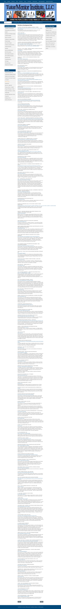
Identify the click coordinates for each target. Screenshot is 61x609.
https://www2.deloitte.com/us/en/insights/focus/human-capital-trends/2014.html (28, 236)
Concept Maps (6, 4)
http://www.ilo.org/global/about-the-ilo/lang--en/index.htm (25, 304)
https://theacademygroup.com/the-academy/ (24, 506)
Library (25, 1)
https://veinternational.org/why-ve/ (22, 551)
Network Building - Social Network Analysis (50, 47)
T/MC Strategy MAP (42, 1)
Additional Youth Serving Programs (10, 76)
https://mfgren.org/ (20, 383)
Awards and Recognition (8, 99)
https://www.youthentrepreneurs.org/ (23, 589)
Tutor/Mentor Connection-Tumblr (50, 35)
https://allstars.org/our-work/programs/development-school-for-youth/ (27, 515)
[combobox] (8, 22)
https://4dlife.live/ (20, 50)
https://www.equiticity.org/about (22, 213)
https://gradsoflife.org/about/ (21, 253)
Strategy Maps (7, 92)
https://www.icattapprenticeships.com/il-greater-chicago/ (25, 280)
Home (5, 1)
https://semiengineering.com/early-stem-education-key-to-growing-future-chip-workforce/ (29, 165)
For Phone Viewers (13, 4)
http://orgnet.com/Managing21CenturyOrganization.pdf (25, 366)
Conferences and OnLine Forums (9, 44)
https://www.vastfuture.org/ (21, 559)
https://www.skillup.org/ (20, 486)
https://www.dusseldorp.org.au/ (22, 157)
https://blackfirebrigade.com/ (21, 66)
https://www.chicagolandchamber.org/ (23, 125)
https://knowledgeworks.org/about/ (22, 352)
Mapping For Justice (48, 30)
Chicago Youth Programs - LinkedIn (10, 90)
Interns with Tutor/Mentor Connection (51, 41)
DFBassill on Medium (49, 39)
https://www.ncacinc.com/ (21, 402)
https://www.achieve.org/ (21, 259)
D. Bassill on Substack (49, 37)
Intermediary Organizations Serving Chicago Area (10, 95)
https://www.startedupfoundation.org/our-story (24, 191)
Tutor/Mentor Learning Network (9, 28)
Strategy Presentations (49, 1)
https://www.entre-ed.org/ (21, 199)
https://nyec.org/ (20, 425)
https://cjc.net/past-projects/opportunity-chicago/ (24, 438)
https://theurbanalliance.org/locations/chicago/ (24, 533)
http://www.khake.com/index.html (22, 565)
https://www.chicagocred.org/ (22, 110)
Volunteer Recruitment (8, 46)
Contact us (13, 1)
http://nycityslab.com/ (21, 92)
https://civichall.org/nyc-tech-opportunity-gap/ (24, 433)
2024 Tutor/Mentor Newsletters (9, 55)
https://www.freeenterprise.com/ (22, 221)
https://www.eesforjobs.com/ (21, 173)
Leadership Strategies (8, 35)
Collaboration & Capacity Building (9, 39)
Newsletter (6, 48)
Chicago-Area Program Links (9, 72)
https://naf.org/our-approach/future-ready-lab (24, 310)
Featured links (7, 83)
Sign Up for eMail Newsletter (9, 50)
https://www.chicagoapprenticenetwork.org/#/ (24, 104)
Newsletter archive (7, 57)
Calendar (8, 1)
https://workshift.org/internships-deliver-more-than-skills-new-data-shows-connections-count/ (30, 320)
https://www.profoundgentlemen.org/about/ (23, 445)
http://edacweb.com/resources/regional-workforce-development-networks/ (28, 454)
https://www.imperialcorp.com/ (22, 296)
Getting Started (35, 1)
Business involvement (8, 37)
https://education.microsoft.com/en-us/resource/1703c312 (26, 394)
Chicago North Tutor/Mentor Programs (10, 74)
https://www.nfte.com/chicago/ (22, 411)
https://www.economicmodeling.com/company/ (24, 179)
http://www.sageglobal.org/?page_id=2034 (23, 596)
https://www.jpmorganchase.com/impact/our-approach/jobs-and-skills (27, 139)
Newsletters (29, 1)
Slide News (21, 1)
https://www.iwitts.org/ (21, 576)
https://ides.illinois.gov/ (21, 289)
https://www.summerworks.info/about (23, 498)
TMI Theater (6, 61)
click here (19, 388)
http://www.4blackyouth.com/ (22, 33)
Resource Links (7, 81)
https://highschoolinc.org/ (21, 265)
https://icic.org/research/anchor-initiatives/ (23, 460)
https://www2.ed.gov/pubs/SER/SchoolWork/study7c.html (26, 472)
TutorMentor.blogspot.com (49, 28)
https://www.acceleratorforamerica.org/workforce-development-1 (26, 245)
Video (17, 1)
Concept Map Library (8, 59)
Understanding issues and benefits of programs (10, 31)
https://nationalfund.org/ (21, 418)
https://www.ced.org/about (21, 145)
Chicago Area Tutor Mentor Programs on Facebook (10, 79)
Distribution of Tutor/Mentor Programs (10, 33)
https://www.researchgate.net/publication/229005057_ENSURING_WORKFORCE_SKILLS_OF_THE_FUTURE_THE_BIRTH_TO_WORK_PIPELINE (37, 205)
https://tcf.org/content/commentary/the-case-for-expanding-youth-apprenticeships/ (29, 100)
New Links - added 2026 (8, 85)
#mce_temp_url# (26, 327)
